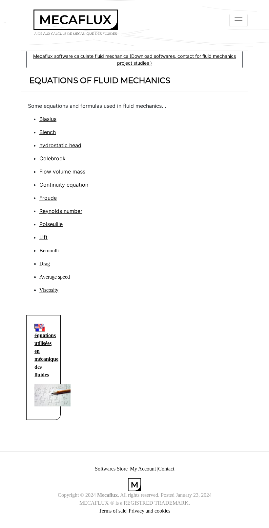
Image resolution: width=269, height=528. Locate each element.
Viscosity (48, 290)
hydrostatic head (60, 145)
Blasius (47, 119)
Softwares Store (111, 468)
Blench (47, 132)
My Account (143, 468)
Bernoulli (49, 250)
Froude (48, 198)
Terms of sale (112, 511)
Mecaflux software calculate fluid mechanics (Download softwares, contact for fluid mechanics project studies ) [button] (134, 59)
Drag (44, 263)
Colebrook (52, 158)
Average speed (54, 277)
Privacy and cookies (149, 511)
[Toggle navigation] (238, 20)
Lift (43, 237)
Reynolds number (60, 211)
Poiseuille (51, 224)
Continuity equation (63, 184)
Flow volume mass (62, 171)
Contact (166, 468)
